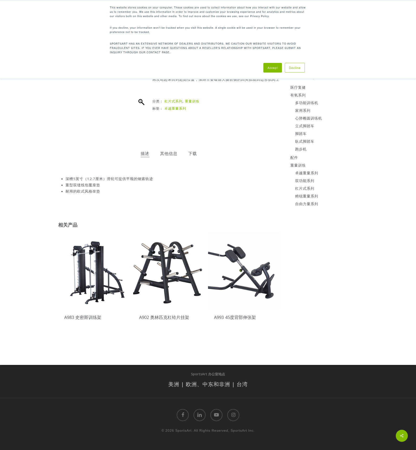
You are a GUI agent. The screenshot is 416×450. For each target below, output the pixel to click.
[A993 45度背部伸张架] (244, 270)
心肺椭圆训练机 (308, 118)
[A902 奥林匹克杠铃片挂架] (169, 270)
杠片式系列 (173, 101)
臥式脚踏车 (304, 141)
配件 (294, 157)
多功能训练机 (306, 102)
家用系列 (303, 110)
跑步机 (301, 149)
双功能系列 (304, 180)
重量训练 (192, 101)
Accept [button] (272, 68)
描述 (145, 153)
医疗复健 (298, 87)
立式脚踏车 (304, 125)
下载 (192, 153)
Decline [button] (295, 68)
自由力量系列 (306, 203)
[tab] (145, 153)
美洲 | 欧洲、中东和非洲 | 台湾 (208, 384)
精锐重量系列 (306, 196)
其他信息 (168, 153)
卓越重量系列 (175, 108)
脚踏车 (301, 133)
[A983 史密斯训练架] (94, 270)
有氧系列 (298, 95)
